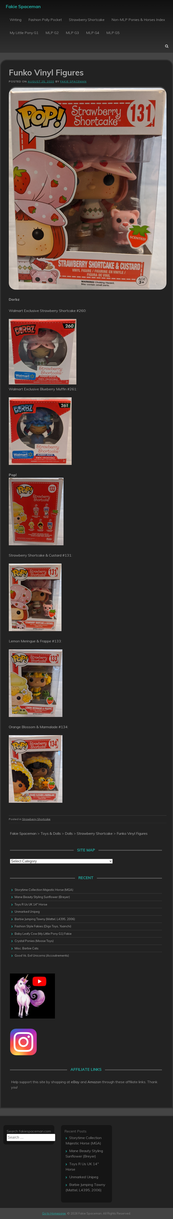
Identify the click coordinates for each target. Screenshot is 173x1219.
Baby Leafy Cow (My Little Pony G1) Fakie (43, 933)
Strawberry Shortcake (87, 19)
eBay (75, 1082)
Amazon (94, 1082)
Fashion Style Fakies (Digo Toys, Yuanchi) (43, 926)
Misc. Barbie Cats (27, 948)
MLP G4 (92, 32)
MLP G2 (52, 32)
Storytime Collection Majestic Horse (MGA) (44, 890)
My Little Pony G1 (24, 32)
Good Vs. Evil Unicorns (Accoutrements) (42, 955)
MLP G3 (72, 32)
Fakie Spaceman (23, 6)
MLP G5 (113, 32)
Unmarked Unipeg (27, 911)
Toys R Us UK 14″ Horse (31, 904)
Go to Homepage (54, 1213)
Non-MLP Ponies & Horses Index (138, 19)
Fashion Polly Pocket (45, 19)
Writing (15, 19)
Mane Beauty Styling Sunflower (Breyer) (42, 897)
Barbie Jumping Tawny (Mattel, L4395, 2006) (45, 919)
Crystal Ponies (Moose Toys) (34, 941)
